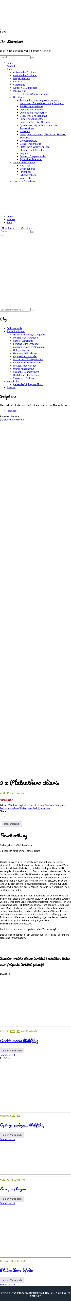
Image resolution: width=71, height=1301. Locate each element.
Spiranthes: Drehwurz (31, 159)
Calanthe (17, 81)
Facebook (12, 410)
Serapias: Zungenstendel (33, 156)
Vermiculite (25, 178)
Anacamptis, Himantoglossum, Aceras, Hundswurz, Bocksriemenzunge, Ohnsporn (42, 102)
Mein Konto (7, 228)
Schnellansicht (7, 1055)
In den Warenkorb (12, 1050)
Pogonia (24, 153)
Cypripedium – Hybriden (32, 109)
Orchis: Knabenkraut (30, 143)
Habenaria (25, 131)
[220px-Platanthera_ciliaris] (18, 542)
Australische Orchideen (25, 75)
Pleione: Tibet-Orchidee (32, 150)
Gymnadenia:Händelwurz (26, 353)
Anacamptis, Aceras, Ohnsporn (29, 347)
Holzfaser (25, 165)
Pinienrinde (26, 171)
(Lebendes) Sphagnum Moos (34, 94)
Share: (3, 811)
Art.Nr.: (3, 805)
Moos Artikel (19, 90)
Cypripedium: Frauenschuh (33, 112)
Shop (9, 69)
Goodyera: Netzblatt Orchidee (35, 122)
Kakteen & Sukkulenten (25, 87)
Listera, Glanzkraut (23, 340)
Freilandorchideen (16, 282)
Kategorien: (61, 805)
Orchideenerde (27, 168)
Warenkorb (25, 228)
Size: (47, 805)
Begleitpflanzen (21, 78)
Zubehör (11, 387)
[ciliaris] (20, 595)
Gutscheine (19, 84)
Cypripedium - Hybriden (25, 356)
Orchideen (18, 97)
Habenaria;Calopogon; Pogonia (29, 334)
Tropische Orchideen (24, 181)
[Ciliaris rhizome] (35, 690)
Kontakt (11, 66)
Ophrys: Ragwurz (28, 140)
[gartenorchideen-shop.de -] (33, 25)
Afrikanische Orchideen (25, 72)
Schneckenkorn (28, 174)
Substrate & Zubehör (24, 162)
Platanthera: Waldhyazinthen (35, 146)
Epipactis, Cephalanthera (33, 118)
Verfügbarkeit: (22, 805)
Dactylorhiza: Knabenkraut (33, 115)
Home (10, 62)
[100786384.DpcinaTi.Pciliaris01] (35, 490)
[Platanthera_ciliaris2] (12, 419)
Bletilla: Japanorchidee (31, 106)
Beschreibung (11, 823)
